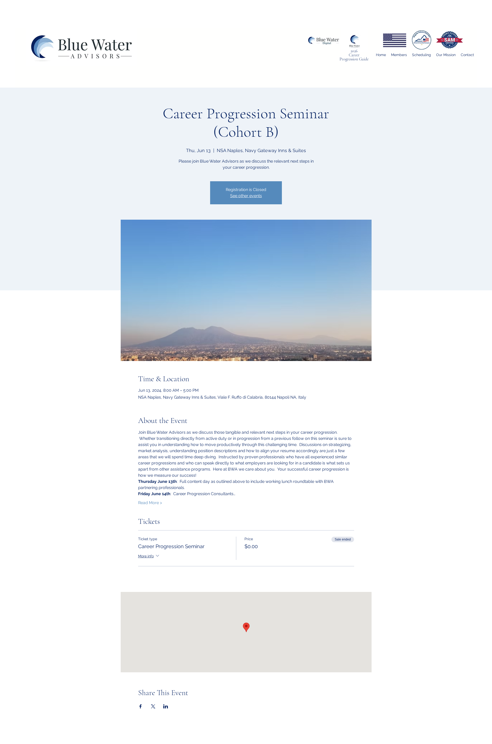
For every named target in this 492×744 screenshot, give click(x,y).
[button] (398, 55)
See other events (246, 195)
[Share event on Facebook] (140, 706)
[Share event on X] (153, 706)
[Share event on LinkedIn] (165, 706)
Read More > (150, 502)
